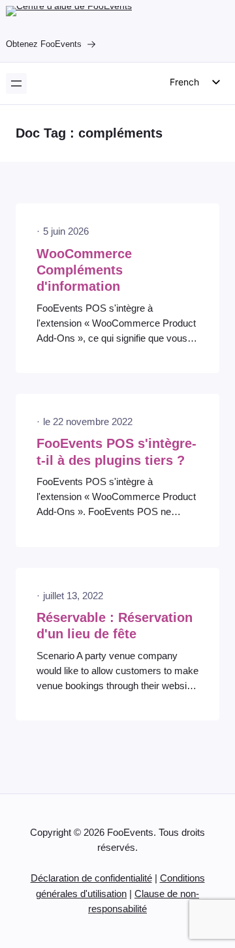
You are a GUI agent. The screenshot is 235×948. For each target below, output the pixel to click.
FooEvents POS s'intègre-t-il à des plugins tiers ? (116, 451)
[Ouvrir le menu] (16, 83)
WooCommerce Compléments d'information (84, 270)
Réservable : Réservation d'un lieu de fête (115, 625)
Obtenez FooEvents (44, 44)
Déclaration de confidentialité (91, 878)
